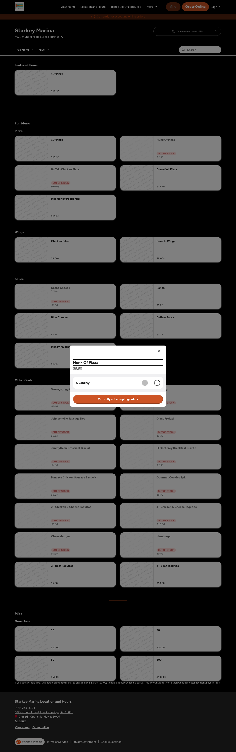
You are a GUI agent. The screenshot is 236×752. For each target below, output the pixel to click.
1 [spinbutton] (151, 383)
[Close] (159, 351)
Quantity (83, 383)
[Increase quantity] (157, 383)
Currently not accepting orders (118, 399)
